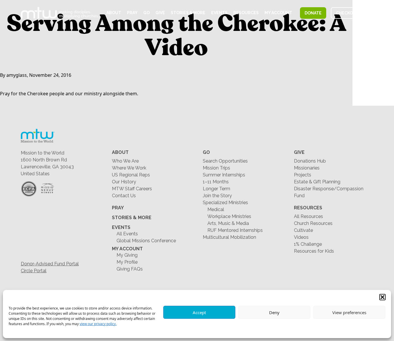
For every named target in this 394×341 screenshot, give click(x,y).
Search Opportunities (225, 161)
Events (219, 12)
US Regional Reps (131, 175)
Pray (132, 12)
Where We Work (129, 168)
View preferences (349, 312)
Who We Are (125, 161)
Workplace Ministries (229, 216)
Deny (274, 312)
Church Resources (313, 223)
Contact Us (124, 195)
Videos (301, 237)
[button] (382, 297)
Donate (313, 13)
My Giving (127, 255)
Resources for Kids (314, 251)
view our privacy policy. (98, 323)
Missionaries (307, 168)
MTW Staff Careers (132, 188)
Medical (215, 209)
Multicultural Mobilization (229, 237)
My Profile (127, 262)
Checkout (347, 13)
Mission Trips (216, 168)
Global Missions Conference (146, 240)
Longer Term (216, 188)
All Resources (308, 216)
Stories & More (188, 12)
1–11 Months (216, 182)
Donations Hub (310, 161)
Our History (124, 182)
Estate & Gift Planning (317, 182)
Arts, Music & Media (228, 223)
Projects (302, 175)
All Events (127, 233)
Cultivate (303, 230)
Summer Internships (224, 175)
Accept (199, 312)
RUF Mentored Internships (235, 230)
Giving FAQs (130, 269)
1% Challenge (308, 244)
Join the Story (217, 195)
